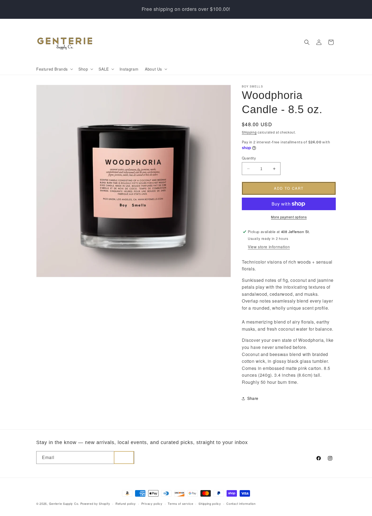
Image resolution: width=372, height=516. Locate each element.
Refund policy (125, 503)
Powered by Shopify (95, 503)
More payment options (289, 217)
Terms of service (180, 503)
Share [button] (252, 398)
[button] (54, 69)
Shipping (249, 132)
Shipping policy (210, 503)
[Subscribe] (124, 457)
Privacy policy (152, 503)
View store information (269, 246)
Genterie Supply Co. (64, 503)
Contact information (240, 503)
